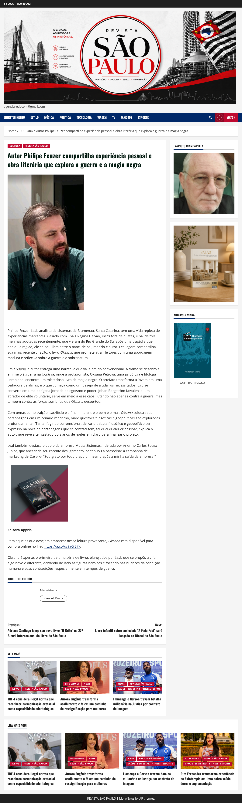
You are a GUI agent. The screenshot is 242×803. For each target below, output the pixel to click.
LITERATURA (72, 683)
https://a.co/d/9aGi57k (62, 546)
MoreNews (126, 798)
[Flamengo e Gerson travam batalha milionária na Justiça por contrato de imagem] (137, 677)
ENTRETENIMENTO (14, 117)
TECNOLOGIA (84, 117)
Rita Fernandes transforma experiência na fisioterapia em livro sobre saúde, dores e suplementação (207, 778)
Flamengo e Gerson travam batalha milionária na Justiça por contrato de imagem (137, 703)
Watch (231, 117)
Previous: (45, 630)
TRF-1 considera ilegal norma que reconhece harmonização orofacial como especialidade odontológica (31, 703)
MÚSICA (49, 117)
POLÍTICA (65, 117)
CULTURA (14, 146)
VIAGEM (102, 117)
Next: (128, 630)
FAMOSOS (126, 117)
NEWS (15, 688)
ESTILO (34, 117)
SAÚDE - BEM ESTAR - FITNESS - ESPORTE (140, 688)
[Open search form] (210, 117)
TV (113, 117)
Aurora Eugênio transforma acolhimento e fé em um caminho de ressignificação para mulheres (83, 703)
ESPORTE (143, 117)
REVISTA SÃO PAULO (36, 146)
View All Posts (53, 598)
